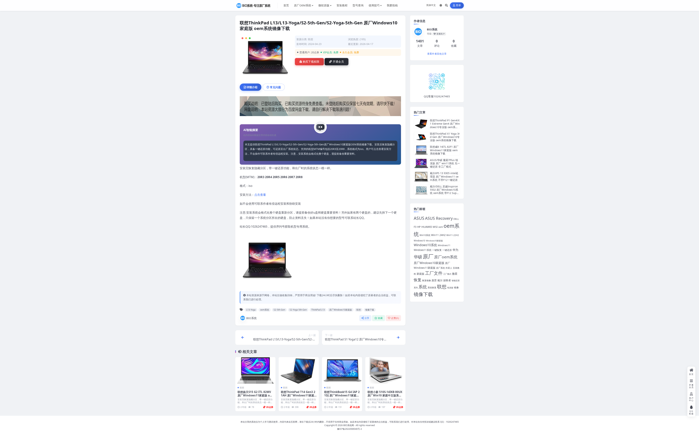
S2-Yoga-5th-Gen (298, 309)
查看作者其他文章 (437, 53)
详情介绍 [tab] (251, 87)
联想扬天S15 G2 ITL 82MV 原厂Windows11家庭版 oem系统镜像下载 (254, 395)
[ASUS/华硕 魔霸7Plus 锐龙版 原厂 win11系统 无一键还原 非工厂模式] (421, 163)
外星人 (449, 268)
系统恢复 (432, 287)
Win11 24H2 (438, 235)
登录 (458, 5)
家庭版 (420, 273)
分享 (366, 318)
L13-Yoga (251, 309)
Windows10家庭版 (434, 240)
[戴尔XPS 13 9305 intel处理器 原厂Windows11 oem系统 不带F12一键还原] (421, 177)
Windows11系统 (422, 250)
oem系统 (264, 309)
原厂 (428, 256)
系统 (422, 287)
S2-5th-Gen (279, 309)
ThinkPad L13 (318, 309)
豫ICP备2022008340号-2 (349, 428)
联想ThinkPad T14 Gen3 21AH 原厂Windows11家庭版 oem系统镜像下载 (298, 395)
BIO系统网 (348, 425)
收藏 (380, 318)
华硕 (418, 257)
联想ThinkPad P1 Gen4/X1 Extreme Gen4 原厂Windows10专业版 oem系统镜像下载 (445, 125)
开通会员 (338, 61)
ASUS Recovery (439, 218)
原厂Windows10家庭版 (340, 309)
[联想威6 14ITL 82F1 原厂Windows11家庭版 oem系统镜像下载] (421, 150)
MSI (435, 227)
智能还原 (456, 280)
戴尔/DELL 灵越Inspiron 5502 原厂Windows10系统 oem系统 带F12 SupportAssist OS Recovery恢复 (445, 193)
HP (419, 227)
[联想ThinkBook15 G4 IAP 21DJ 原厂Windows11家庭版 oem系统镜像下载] (342, 370)
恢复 (417, 279)
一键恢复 (437, 250)
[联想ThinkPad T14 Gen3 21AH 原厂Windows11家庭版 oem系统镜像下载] (299, 370)
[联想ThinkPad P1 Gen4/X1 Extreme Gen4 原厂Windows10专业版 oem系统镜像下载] (421, 124)
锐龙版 (450, 287)
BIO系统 (251, 318)
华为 (455, 250)
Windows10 (419, 240)
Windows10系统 (425, 245)
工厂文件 (434, 273)
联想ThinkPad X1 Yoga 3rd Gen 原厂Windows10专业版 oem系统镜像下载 (445, 137)
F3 (415, 227)
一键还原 (447, 250)
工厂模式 (447, 274)
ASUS (419, 218)
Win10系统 (425, 235)
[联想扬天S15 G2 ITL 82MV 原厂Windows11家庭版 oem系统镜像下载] (255, 370)
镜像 (456, 287)
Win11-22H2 (452, 235)
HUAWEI (426, 227)
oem (440, 227)
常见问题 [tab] (275, 87)
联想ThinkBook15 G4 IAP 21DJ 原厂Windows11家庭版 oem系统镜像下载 (342, 395)
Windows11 (444, 245)
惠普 (434, 280)
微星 (454, 273)
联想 (310, 39)
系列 (416, 287)
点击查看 (260, 195)
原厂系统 (440, 267)
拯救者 (447, 280)
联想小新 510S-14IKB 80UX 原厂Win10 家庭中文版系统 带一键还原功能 (385, 395)
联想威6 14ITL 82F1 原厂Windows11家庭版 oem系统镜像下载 (444, 150)
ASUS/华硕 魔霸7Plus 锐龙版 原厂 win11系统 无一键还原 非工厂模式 (445, 163)
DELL (456, 219)
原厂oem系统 (445, 256)
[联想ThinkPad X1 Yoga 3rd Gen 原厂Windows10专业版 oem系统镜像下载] (421, 137)
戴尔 (440, 280)
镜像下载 (369, 309)
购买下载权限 (311, 61)
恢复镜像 (426, 280)
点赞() (395, 318)
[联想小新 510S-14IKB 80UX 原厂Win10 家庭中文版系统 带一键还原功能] (385, 370)
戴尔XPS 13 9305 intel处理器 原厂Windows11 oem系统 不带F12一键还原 (444, 176)
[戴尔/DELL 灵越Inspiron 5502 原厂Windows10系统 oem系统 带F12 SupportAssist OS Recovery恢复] (421, 190)
